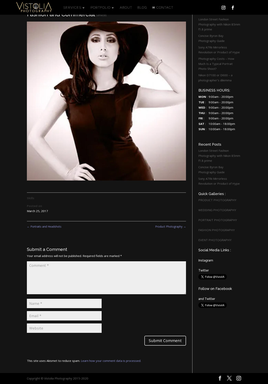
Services (101, 15)
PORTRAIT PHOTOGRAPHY (217, 220)
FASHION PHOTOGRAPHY (216, 230)
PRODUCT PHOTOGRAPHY (217, 200)
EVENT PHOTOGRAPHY (215, 240)
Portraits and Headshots (44, 226)
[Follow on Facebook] (233, 8)
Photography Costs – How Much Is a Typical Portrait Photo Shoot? (216, 64)
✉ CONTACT (162, 7)
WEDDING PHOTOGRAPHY (217, 210)
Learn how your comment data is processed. (111, 361)
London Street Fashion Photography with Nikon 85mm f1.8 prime (219, 24)
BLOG (142, 7)
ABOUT (126, 7)
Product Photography (170, 226)
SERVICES (72, 7)
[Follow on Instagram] (223, 8)
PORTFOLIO (101, 7)
